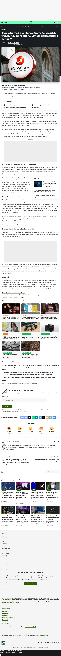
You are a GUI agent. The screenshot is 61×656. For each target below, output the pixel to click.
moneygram (27, 383)
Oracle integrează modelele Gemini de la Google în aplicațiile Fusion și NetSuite (52, 519)
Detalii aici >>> (45, 635)
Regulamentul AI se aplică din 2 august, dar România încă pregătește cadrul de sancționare (7, 495)
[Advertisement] (30, 10)
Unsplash (7, 602)
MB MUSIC (5, 613)
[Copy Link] (50, 417)
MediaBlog (5, 611)
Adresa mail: (6, 396)
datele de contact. (30, 627)
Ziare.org (5, 620)
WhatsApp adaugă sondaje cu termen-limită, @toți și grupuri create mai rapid (52, 495)
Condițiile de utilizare (23, 409)
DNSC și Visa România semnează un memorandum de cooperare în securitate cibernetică (31, 365)
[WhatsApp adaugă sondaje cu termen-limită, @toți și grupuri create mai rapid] (53, 486)
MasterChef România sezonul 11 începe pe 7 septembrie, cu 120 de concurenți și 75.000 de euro (49, 319)
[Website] (48, 442)
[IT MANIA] (30, 22)
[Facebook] (50, 442)
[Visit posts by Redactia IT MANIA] (3, 442)
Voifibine (5, 615)
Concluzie (36, 107)
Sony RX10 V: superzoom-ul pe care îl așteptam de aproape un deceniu (49, 337)
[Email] (47, 417)
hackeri (21, 383)
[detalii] (14, 599)
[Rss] (59, 442)
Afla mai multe (30, 583)
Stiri (3, 29)
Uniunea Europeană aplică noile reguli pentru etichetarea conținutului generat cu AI (7, 519)
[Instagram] (56, 442)
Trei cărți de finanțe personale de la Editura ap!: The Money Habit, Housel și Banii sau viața (30, 319)
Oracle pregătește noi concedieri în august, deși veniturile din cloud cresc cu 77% (29, 372)
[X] (52, 442)
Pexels (3, 602)
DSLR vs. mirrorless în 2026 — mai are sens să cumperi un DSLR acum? (30, 337)
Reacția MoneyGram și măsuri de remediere (44, 105)
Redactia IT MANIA (13, 43)
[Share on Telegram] (40, 417)
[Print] (54, 417)
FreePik (17, 602)
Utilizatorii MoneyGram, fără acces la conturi (17, 105)
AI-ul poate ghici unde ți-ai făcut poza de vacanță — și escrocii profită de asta (30, 356)
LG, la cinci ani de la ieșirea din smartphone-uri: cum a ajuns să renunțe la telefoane (29, 377)
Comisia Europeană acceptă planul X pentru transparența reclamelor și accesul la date (37, 495)
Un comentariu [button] (53, 471)
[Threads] (56, 643)
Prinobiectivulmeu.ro (8, 618)
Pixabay (12, 602)
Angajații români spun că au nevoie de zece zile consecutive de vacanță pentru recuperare (11, 337)
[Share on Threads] (43, 417)
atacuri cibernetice (12, 383)
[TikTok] (52, 643)
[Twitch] (54, 643)
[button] (2, 22)
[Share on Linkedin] (36, 417)
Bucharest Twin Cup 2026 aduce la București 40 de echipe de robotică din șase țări (22, 519)
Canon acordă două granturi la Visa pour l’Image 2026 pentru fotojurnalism (10, 356)
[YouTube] (54, 442)
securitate (34, 383)
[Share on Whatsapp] (33, 417)
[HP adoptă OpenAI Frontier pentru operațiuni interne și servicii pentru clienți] (38, 510)
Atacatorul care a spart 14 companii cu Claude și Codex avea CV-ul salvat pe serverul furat (44, 192)
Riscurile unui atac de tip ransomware (16, 107)
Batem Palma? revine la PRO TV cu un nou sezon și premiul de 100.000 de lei (11, 319)
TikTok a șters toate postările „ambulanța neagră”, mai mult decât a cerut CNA (28, 374)
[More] (58, 417)
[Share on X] (29, 417)
